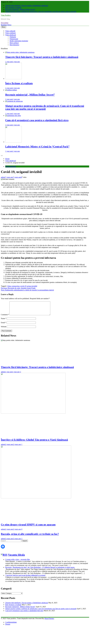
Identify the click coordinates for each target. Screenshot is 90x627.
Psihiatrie (13, 37)
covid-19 (23, 286)
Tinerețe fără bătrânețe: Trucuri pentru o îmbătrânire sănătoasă (26, 6)
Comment (5, 315)
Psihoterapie (14, 39)
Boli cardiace (14, 43)
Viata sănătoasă (10, 35)
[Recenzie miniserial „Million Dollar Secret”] (11, 90)
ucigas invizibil (32, 286)
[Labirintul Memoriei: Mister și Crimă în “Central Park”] (13, 142)
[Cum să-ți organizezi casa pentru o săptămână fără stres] (13, 115)
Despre (7, 624)
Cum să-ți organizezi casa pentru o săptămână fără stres (36, 120)
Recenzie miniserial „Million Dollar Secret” (20, 9)
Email (3, 322)
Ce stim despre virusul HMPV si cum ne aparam (28, 524)
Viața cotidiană (10, 33)
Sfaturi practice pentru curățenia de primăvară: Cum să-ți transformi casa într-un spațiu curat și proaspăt (40, 11)
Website (3, 327)
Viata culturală (10, 31)
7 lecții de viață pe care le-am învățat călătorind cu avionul (25, 575)
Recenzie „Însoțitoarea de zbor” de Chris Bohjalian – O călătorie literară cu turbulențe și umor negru (40, 567)
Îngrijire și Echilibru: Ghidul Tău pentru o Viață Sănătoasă (34, 439)
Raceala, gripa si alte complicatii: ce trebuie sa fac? (30, 533)
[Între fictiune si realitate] (13, 79)
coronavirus (16, 286)
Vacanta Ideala (16, 554)
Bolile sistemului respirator (19, 41)
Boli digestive (14, 45)
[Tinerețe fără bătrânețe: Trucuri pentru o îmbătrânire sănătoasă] (19, 52)
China (9, 286)
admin (3, 177)
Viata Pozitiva (6, 15)
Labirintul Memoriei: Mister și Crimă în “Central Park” (37, 146)
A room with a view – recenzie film (17, 559)
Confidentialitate (11, 622)
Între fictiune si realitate (13, 7)
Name (3, 318)
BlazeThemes (49, 618)
